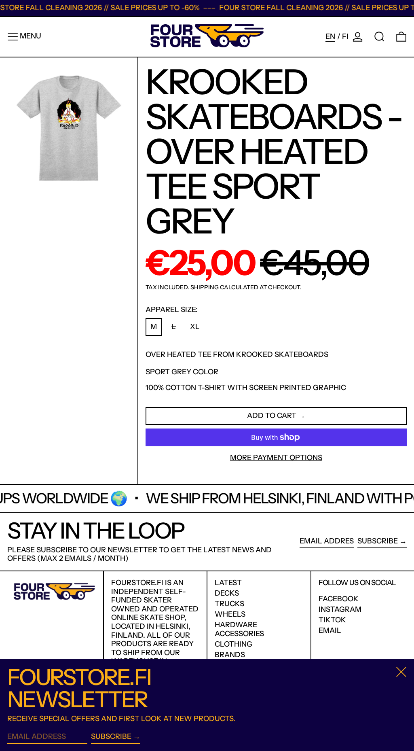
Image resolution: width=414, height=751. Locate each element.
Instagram (340, 609)
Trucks (229, 603)
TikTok (332, 620)
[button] (379, 36)
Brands (230, 654)
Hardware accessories (239, 629)
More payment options (276, 458)
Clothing (233, 644)
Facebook (339, 599)
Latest (228, 582)
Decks (227, 593)
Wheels (230, 614)
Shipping (204, 287)
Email (330, 630)
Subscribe (377, 541)
